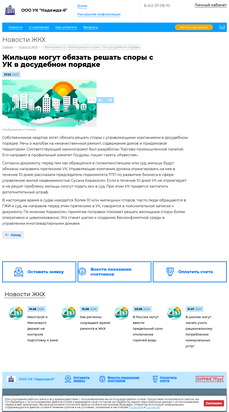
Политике (136, 407)
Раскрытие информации (99, 14)
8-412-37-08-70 (157, 6)
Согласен (214, 403)
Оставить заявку (81, 379)
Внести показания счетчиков (123, 379)
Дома (82, 6)
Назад (16, 235)
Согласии (153, 407)
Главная (7, 47)
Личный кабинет (211, 5)
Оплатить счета (168, 379)
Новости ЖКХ (28, 47)
